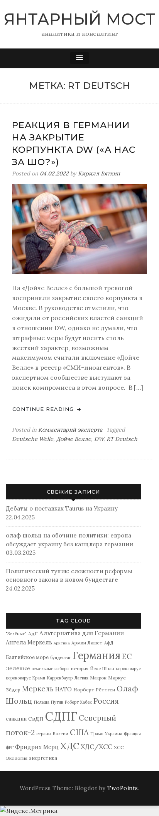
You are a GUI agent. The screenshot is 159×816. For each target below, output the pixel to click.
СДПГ (61, 716)
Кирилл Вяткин (99, 173)
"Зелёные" (16, 633)
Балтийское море (27, 657)
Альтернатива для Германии (81, 633)
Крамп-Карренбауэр (52, 678)
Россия (106, 701)
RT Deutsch (122, 439)
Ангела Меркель (29, 642)
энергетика (43, 758)
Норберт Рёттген (94, 690)
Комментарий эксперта (70, 429)
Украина (113, 733)
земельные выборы (50, 668)
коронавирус (128, 668)
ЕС (127, 656)
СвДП (36, 718)
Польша (41, 702)
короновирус (18, 678)
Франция (132, 733)
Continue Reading (44, 409)
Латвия (81, 678)
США (79, 732)
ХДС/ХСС (96, 746)
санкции (16, 719)
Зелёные (18, 668)
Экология (16, 758)
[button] (79, 58)
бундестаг (60, 657)
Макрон (98, 678)
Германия (96, 655)
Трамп (96, 733)
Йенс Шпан (102, 668)
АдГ (33, 633)
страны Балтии (52, 733)
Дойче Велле (73, 439)
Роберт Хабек (78, 702)
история (79, 668)
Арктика (62, 643)
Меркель (38, 688)
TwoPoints (122, 788)
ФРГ (10, 747)
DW (98, 439)
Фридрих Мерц (37, 747)
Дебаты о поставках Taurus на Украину (62, 508)
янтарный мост (80, 19)
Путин (57, 702)
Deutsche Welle (32, 439)
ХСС (119, 747)
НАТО (63, 689)
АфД (108, 643)
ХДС (69, 745)
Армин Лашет (87, 643)
